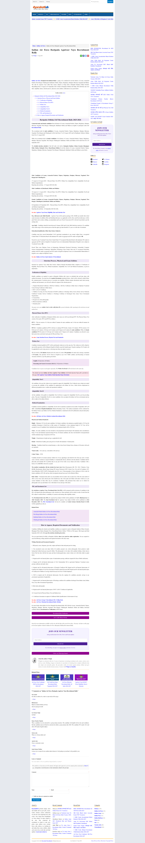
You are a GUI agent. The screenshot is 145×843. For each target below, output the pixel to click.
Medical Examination (43, 111)
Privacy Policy (97, 840)
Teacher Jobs (97, 825)
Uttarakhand (77, 14)
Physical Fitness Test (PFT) (45, 102)
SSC (47, 14)
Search (110, 1)
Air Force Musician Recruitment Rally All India (48, 602)
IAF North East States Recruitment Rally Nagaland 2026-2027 (52, 684)
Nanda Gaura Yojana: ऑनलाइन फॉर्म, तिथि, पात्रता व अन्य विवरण (102, 69)
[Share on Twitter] (86, 56)
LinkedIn (95, 164)
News (69, 14)
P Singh (34, 55)
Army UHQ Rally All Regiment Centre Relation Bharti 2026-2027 (87, 19)
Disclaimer (103, 840)
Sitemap (48, 1)
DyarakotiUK (35, 808)
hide (64, 93)
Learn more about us (41, 832)
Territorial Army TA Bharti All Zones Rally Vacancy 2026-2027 (62, 815)
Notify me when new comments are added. (43, 796)
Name (41, 790)
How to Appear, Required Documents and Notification (49, 115)
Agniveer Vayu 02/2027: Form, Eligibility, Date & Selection (81, 684)
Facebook (95, 159)
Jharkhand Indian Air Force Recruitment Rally (44, 517)
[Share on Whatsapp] (81, 56)
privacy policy (63, 647)
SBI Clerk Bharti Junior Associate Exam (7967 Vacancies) (102, 53)
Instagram (106, 164)
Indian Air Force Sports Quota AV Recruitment (48, 257)
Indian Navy (97, 815)
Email (60, 790)
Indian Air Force (41, 46)
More (86, 14)
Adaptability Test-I (43, 106)
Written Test (41, 104)
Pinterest (95, 162)
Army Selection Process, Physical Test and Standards (49, 337)
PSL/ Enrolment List (48, 502)
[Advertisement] (72, 32)
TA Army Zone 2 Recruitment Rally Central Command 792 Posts (62, 827)
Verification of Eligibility (44, 100)
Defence (40, 14)
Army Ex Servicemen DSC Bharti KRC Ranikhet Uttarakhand (102, 65)
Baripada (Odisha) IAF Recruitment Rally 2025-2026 (47, 96)
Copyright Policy (109, 840)
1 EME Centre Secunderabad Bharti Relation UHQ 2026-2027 (51, 19)
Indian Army (97, 813)
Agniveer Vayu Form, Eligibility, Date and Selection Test (50, 212)
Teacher (63, 14)
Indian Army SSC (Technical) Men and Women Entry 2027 (62, 821)
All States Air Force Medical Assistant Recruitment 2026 (50, 416)
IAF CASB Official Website (60, 617)
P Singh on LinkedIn (71, 667)
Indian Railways (54, 14)
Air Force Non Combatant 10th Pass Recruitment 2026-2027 (38, 684)
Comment (60, 772)
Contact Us (41, 1)
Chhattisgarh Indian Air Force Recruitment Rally (45, 520)
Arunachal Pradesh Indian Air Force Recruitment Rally (46, 511)
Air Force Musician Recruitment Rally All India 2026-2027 (67, 684)
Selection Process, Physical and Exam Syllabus (47, 98)
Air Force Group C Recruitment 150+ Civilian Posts (49, 600)
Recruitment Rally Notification (60, 613)
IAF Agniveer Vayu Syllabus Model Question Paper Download (53, 375)
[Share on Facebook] (83, 56)
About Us (35, 1)
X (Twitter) (107, 159)
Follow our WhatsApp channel (60, 653)
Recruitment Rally (36, 127)
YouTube (106, 162)
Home (34, 14)
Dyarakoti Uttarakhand (47, 841)
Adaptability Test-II (43, 109)
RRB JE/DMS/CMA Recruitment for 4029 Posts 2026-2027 (102, 49)
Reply (34, 699)
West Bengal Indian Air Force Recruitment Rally (45, 514)
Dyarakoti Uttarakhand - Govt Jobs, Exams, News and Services (41, 7)
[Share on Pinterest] (88, 56)
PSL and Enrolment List (44, 113)
